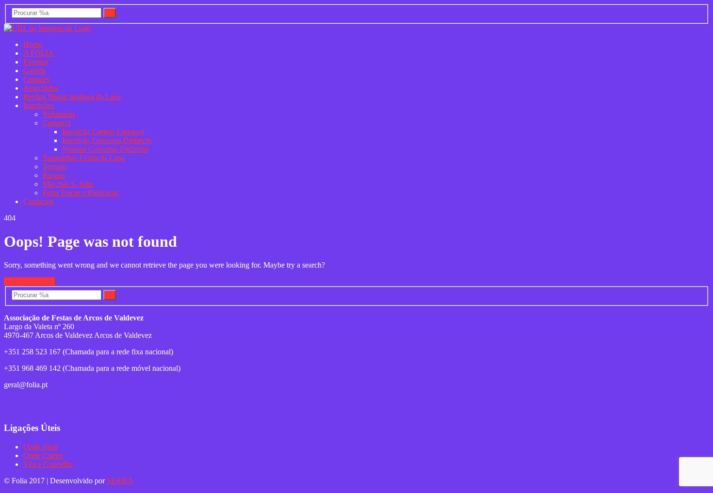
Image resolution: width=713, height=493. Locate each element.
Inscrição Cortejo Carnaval (103, 131)
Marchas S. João (68, 184)
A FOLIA (38, 53)
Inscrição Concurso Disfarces (107, 140)
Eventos (35, 62)
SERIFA (120, 481)
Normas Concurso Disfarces (105, 149)
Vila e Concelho (48, 464)
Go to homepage (29, 281)
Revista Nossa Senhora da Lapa (72, 97)
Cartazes (36, 79)
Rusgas (54, 175)
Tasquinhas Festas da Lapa (84, 158)
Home (32, 44)
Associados (40, 88)
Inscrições (38, 105)
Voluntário (59, 114)
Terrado (54, 166)
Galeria (34, 70)
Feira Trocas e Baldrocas (80, 193)
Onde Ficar (40, 447)
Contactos (38, 201)
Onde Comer (43, 455)
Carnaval (56, 123)
